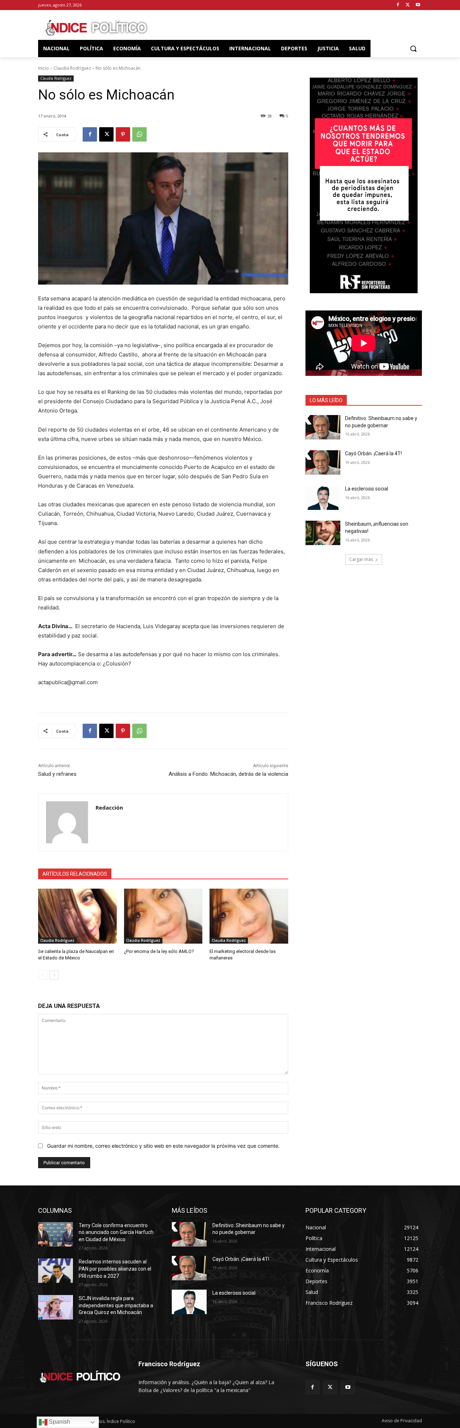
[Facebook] (398, 5)
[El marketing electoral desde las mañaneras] (249, 916)
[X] (408, 5)
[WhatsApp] (139, 134)
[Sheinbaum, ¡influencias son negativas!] (322, 533)
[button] (413, 48)
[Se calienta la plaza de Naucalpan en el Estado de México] (77, 916)
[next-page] (54, 975)
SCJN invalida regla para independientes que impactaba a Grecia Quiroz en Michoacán (116, 1305)
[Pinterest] (123, 134)
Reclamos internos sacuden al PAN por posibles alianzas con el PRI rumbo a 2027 (115, 1269)
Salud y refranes (57, 774)
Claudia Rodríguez (72, 68)
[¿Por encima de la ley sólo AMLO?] (163, 916)
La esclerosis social (366, 489)
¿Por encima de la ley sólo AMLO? (159, 951)
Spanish (58, 1422)
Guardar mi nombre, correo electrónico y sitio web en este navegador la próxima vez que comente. (163, 1146)
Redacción (109, 807)
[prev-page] (42, 975)
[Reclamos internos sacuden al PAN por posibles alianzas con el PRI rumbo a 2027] (55, 1270)
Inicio (43, 68)
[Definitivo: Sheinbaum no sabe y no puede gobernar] (322, 427)
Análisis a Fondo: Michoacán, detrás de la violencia (228, 774)
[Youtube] (418, 5)
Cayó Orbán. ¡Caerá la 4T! (373, 453)
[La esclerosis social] (322, 497)
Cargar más (361, 559)
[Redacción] (67, 822)
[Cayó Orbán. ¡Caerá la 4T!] (322, 462)
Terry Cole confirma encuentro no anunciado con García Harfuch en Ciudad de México (116, 1232)
